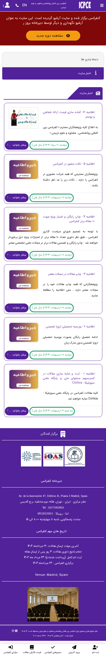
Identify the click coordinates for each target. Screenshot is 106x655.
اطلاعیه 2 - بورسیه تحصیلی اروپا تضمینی (70, 326)
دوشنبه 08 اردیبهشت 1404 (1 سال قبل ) (52, 198)
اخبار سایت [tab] (85, 73)
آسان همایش (58, 635)
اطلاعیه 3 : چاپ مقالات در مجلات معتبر (71, 274)
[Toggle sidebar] (101, 5)
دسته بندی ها (89, 59)
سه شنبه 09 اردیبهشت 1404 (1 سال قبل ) (52, 411)
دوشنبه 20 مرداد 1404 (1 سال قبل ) (49, 145)
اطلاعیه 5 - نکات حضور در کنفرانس (74, 164)
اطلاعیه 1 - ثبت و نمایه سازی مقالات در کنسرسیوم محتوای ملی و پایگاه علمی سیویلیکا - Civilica (69, 378)
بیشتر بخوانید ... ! (16, 145)
